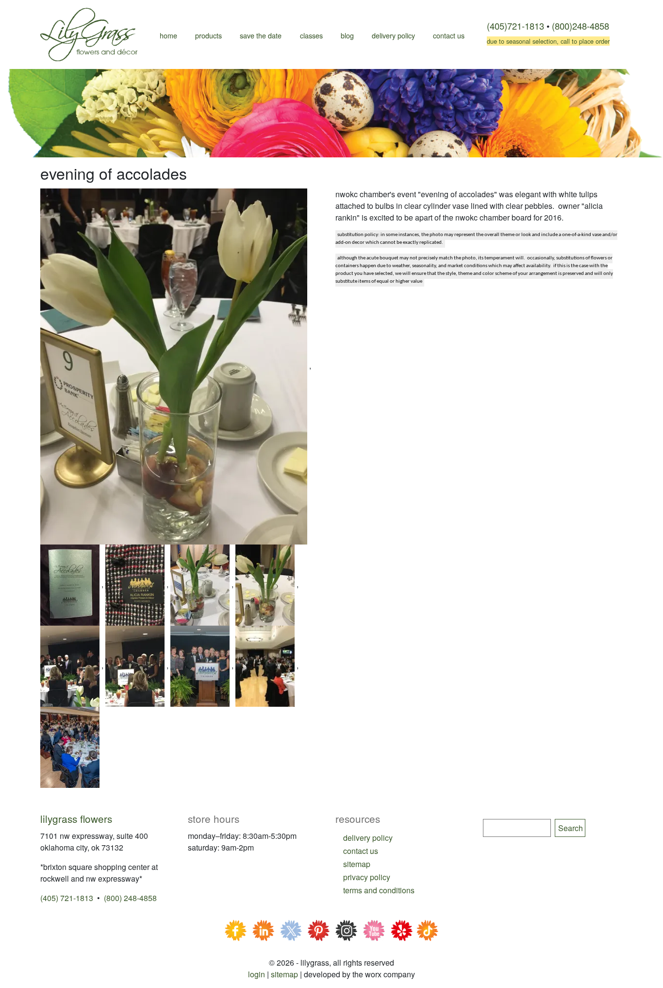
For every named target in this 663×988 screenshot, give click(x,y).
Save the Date (261, 35)
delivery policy (368, 837)
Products (208, 35)
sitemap (356, 863)
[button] (174, 365)
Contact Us (448, 35)
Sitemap (284, 974)
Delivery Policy (393, 35)
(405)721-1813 (515, 25)
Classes (311, 35)
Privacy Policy (366, 877)
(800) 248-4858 (130, 897)
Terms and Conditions (378, 890)
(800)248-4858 (580, 25)
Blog (347, 35)
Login (256, 974)
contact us (360, 850)
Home (168, 35)
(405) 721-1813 (66, 897)
